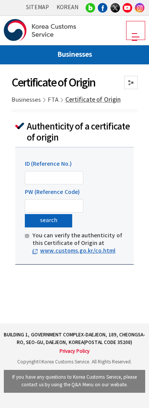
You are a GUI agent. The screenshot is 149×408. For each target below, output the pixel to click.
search (48, 221)
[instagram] (139, 7)
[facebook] (102, 7)
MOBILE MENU (135, 30)
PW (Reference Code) (52, 192)
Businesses (26, 100)
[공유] (131, 82)
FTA (53, 100)
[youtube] (127, 7)
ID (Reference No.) (48, 164)
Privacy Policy (74, 351)
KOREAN (67, 8)
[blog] (90, 7)
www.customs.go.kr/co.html (77, 251)
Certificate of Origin (93, 100)
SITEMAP (37, 8)
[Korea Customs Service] (41, 30)
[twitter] (115, 7)
